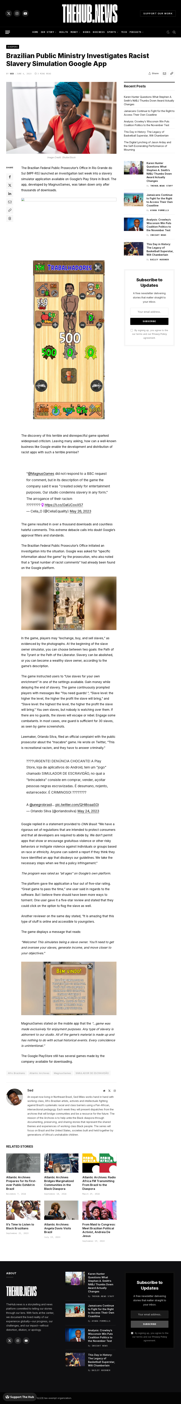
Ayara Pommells (159, 210)
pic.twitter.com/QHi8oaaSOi (77, 805)
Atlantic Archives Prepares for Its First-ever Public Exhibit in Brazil (21, 1183)
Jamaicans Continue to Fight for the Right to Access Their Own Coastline (160, 200)
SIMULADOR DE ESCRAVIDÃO (92, 1073)
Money (74, 32)
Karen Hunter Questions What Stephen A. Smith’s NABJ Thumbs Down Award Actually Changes (149, 100)
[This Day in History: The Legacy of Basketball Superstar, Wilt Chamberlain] (133, 249)
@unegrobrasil (41, 805)
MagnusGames (62, 1073)
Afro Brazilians (16, 1073)
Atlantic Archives (39, 1073)
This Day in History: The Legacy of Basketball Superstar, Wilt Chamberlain (160, 249)
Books (86, 32)
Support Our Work (158, 13)
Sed (12, 73)
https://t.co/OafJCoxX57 (64, 505)
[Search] (174, 32)
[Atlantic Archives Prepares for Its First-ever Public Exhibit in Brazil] (23, 1163)
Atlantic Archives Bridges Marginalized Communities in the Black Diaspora (59, 1183)
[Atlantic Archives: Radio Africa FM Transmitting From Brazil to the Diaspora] (99, 1163)
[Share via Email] (164, 73)
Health (63, 32)
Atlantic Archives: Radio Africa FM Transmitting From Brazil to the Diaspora (99, 1183)
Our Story (47, 32)
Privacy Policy (159, 334)
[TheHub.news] (90, 13)
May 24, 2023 (88, 811)
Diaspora (13, 47)
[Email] (9, 201)
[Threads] (9, 218)
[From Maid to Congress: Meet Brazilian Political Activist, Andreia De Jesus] (99, 1210)
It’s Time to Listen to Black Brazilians (20, 1226)
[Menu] (7, 32)
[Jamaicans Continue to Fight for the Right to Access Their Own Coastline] (133, 199)
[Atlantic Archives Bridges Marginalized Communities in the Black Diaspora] (61, 1163)
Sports (111, 32)
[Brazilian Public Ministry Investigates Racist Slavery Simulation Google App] (61, 118)
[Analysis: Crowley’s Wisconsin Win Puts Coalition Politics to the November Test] (133, 224)
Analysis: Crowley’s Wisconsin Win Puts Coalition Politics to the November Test (159, 225)
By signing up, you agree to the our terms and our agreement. (150, 334)
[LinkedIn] (9, 193)
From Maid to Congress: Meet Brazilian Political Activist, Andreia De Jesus (98, 1230)
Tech (124, 32)
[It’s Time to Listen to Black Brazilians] (23, 1210)
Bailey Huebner (159, 259)
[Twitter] (9, 185)
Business (99, 32)
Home (35, 32)
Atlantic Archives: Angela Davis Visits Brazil (57, 1228)
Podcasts (135, 32)
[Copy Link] (171, 73)
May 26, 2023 (80, 511)
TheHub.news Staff (161, 186)
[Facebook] (9, 176)
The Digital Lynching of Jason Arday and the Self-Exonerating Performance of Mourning (147, 146)
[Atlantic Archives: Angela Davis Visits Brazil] (61, 1210)
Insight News (158, 235)
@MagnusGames (41, 474)
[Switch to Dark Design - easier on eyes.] (168, 32)
